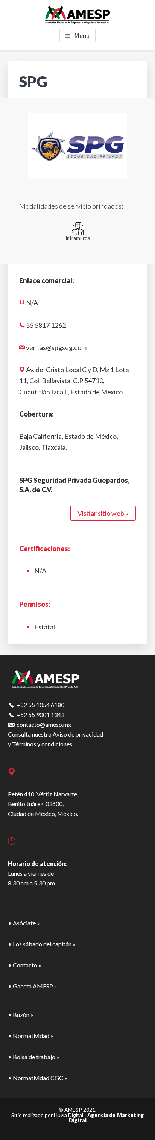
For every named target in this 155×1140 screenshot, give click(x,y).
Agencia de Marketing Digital (106, 1117)
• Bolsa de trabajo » (33, 1056)
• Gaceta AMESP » (32, 986)
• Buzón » (20, 1014)
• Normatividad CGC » (37, 1077)
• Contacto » (24, 965)
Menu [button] (82, 35)
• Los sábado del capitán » (42, 943)
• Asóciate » (24, 922)
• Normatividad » (30, 1035)
